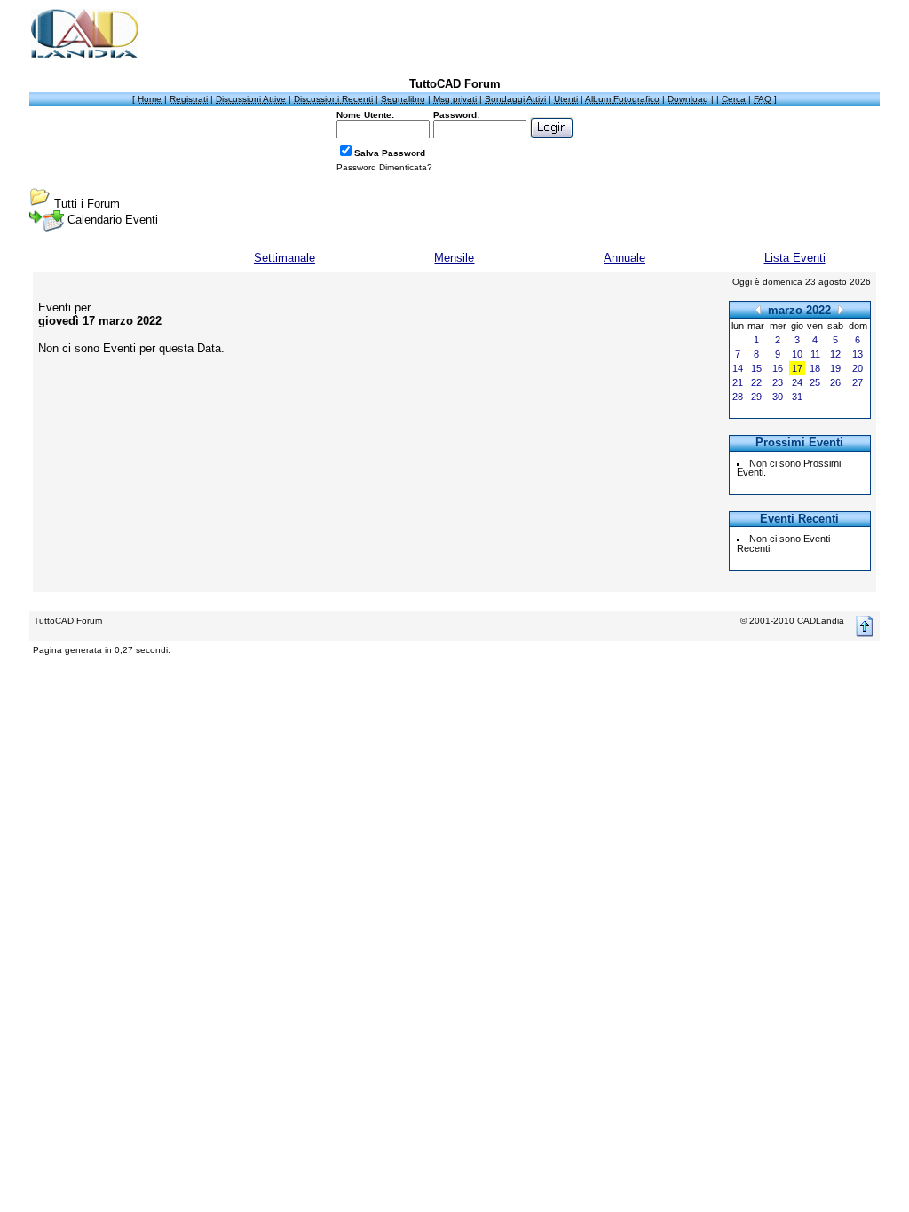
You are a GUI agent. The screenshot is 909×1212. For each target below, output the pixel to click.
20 (857, 368)
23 (777, 382)
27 (857, 382)
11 (815, 354)
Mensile (454, 257)
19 (835, 368)
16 (777, 368)
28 (737, 396)
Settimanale (284, 257)
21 (737, 382)
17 (797, 368)
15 (756, 368)
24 (797, 382)
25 (815, 382)
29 (756, 396)
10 (797, 354)
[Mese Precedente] (758, 309)
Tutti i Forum (87, 203)
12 (835, 354)
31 (797, 396)
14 (737, 368)
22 (756, 382)
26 (835, 382)
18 (815, 368)
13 (857, 354)
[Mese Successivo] (840, 309)
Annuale (624, 257)
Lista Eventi (795, 257)
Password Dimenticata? (384, 167)
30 (777, 396)
